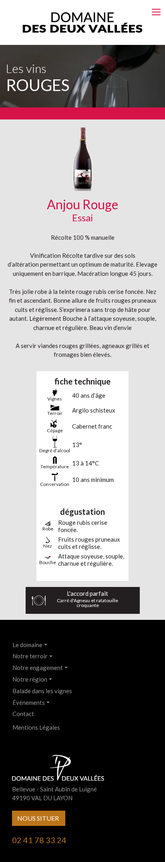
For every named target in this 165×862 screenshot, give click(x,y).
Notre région (29, 679)
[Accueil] (82, 21)
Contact (23, 713)
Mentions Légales (36, 727)
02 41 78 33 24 (39, 840)
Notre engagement (37, 667)
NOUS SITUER (38, 818)
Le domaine (27, 644)
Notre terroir (30, 656)
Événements (28, 702)
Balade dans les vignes (42, 690)
